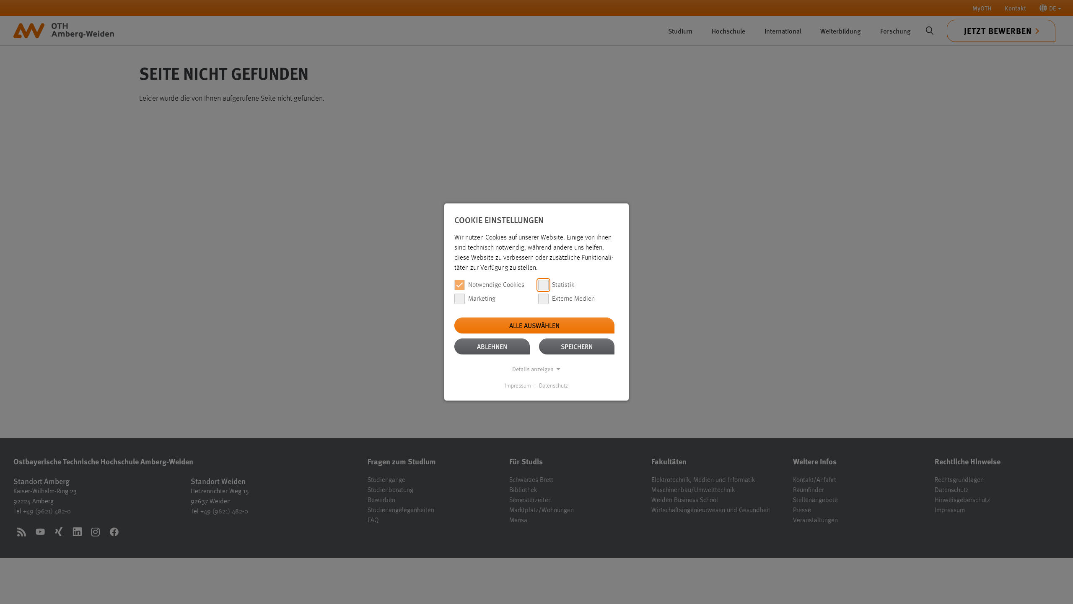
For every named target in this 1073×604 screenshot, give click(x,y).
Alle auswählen (534, 325)
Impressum (518, 386)
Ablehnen (492, 346)
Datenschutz (553, 386)
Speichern (577, 346)
